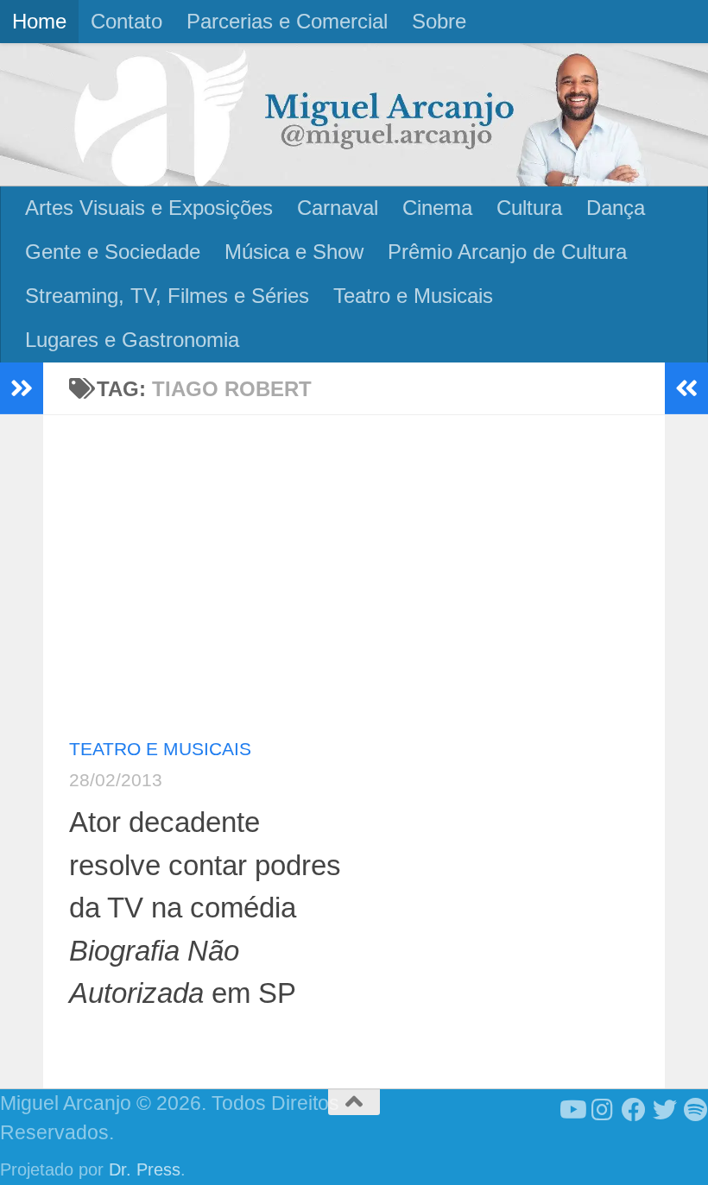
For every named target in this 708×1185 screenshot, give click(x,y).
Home (39, 21)
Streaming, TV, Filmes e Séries (167, 295)
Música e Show (293, 251)
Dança (615, 207)
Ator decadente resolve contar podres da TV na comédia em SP (205, 907)
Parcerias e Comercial (287, 21)
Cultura (529, 207)
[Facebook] (634, 1110)
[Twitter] (665, 1110)
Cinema (437, 207)
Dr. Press (144, 1169)
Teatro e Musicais (413, 295)
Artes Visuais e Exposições (149, 207)
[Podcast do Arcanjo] (696, 1110)
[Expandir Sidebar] (21, 388)
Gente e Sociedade (112, 251)
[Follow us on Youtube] (571, 1110)
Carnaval (337, 207)
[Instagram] (603, 1110)
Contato (126, 21)
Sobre (439, 21)
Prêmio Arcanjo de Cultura (507, 251)
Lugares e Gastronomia (132, 339)
